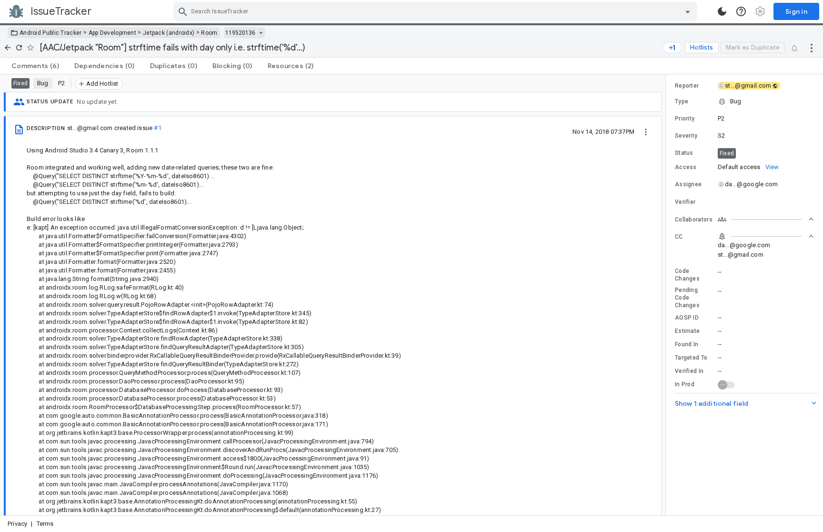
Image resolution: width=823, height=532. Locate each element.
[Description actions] (645, 131)
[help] (741, 11)
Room (209, 33)
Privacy (17, 523)
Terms (45, 523)
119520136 (240, 33)
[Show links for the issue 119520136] (261, 33)
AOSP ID (687, 317)
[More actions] (811, 47)
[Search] (183, 11)
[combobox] (436, 11)
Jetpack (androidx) (168, 33)
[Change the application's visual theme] (722, 11)
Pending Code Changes (687, 298)
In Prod (684, 384)
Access (686, 167)
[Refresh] (19, 47)
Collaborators (694, 219)
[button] (744, 101)
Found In (686, 344)
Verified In (689, 371)
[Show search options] (687, 11)
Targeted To (691, 357)
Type (681, 101)
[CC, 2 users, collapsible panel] (766, 236)
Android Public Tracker (51, 33)
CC (679, 236)
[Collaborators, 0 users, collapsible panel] (766, 219)
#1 (157, 127)
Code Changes (687, 275)
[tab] (35, 66)
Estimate (687, 331)
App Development (113, 33)
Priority (684, 118)
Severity (686, 135)
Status (684, 153)
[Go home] (7, 47)
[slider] (667, 294)
